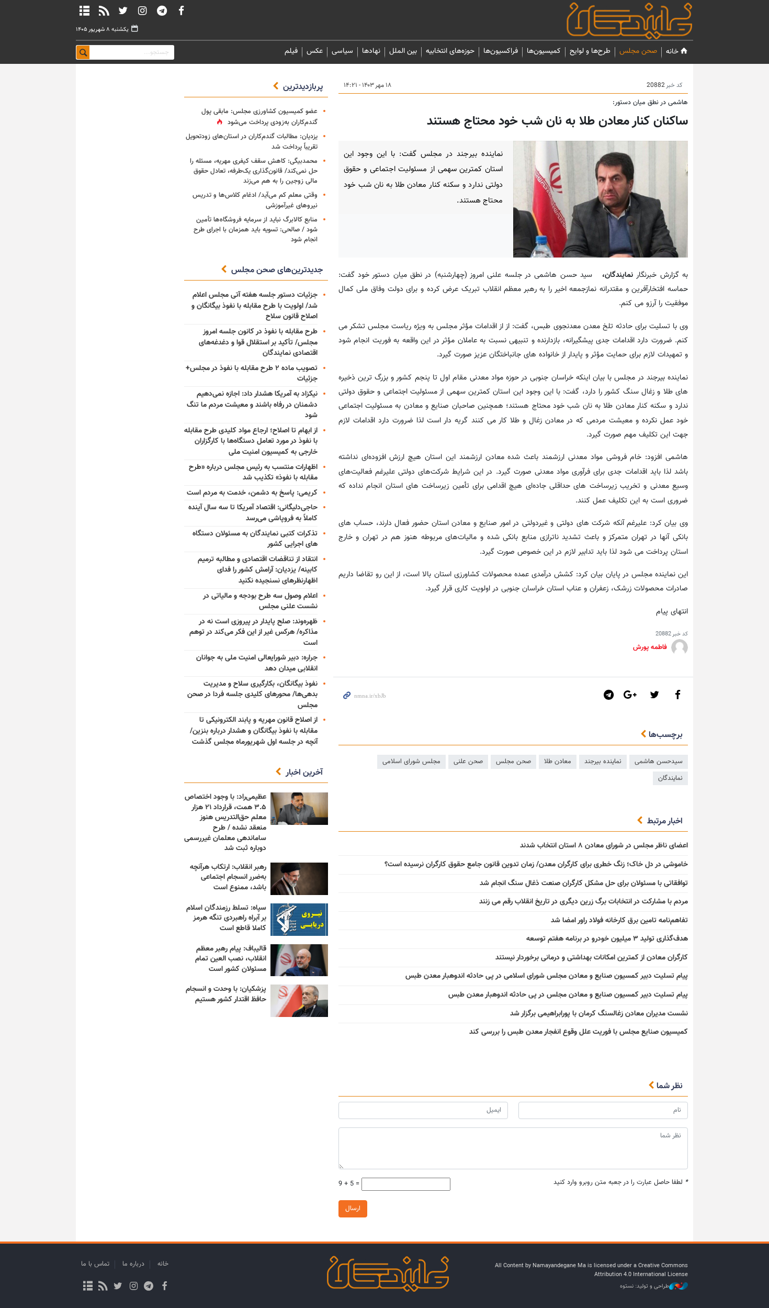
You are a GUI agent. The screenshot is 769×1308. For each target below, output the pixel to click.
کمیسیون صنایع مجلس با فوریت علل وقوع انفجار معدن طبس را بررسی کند (578, 1032)
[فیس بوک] (181, 10)
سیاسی (342, 51)
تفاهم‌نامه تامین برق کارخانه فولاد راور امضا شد (619, 920)
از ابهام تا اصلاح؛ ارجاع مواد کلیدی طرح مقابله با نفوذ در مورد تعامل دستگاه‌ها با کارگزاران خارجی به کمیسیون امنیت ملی (251, 441)
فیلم (291, 51)
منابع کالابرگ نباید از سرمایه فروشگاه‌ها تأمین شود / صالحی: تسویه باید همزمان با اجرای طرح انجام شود (256, 230)
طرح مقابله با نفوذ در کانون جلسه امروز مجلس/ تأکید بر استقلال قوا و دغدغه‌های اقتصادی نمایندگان (258, 342)
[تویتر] (123, 10)
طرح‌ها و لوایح (590, 51)
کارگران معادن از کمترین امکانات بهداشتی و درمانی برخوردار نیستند (591, 958)
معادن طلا (557, 761)
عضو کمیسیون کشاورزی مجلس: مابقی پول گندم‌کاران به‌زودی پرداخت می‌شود (259, 117)
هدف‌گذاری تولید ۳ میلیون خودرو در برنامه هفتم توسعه (607, 939)
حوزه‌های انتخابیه (450, 51)
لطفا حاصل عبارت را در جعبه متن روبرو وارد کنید (620, 1183)
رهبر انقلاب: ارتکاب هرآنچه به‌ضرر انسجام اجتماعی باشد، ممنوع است (228, 877)
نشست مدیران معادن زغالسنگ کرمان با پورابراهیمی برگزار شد (599, 1014)
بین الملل (403, 51)
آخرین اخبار (304, 772)
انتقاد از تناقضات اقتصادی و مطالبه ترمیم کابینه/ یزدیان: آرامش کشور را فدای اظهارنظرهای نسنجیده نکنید (258, 570)
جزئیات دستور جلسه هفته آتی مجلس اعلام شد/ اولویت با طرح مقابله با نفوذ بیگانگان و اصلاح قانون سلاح (254, 305)
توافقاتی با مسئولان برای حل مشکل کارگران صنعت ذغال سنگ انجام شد (584, 883)
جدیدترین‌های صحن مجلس (277, 270)
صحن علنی (468, 761)
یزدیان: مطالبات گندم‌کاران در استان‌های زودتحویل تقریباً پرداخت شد (252, 141)
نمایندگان (614, 21)
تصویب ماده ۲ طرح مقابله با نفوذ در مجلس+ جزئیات (252, 374)
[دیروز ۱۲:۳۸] (299, 1001)
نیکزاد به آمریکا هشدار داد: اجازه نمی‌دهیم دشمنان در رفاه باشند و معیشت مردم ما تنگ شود (252, 404)
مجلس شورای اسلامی (411, 761)
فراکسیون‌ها (500, 51)
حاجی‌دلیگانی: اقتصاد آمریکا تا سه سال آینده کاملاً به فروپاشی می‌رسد (253, 513)
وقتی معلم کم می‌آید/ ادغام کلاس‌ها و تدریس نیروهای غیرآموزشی (255, 200)
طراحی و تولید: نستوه (644, 1286)
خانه (672, 51)
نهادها (371, 51)
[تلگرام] (161, 10)
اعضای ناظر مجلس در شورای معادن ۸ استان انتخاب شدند (604, 846)
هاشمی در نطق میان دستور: (650, 102)
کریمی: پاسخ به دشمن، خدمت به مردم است (252, 493)
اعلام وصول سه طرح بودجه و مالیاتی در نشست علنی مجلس (260, 601)
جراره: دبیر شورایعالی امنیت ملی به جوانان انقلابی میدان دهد (257, 663)
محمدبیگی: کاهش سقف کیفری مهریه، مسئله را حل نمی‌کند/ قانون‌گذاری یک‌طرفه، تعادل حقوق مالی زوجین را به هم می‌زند (254, 171)
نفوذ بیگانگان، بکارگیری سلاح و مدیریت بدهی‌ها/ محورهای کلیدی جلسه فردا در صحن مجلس (252, 694)
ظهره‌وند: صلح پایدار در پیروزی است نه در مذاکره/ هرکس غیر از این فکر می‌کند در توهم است (253, 632)
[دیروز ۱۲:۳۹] (299, 879)
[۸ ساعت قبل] (299, 808)
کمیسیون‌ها (544, 51)
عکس (315, 51)
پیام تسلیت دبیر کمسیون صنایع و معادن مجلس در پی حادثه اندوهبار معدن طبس (568, 995)
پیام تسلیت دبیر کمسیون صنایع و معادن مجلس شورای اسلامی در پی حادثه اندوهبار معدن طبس (546, 976)
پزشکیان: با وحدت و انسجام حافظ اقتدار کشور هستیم (226, 994)
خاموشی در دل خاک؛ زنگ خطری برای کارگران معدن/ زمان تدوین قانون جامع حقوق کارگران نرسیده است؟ (536, 864)
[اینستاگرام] (142, 10)
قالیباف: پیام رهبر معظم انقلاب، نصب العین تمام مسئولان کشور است (230, 959)
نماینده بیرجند (602, 761)
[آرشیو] (84, 10)
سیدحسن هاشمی (659, 761)
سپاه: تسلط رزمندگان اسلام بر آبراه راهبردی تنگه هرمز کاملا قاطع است (226, 918)
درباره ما (133, 1264)
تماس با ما (95, 1264)
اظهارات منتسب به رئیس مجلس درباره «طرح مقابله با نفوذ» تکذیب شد (253, 473)
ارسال (352, 1208)
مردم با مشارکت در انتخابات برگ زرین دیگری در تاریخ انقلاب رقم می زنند (583, 902)
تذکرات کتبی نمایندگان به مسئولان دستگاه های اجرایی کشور (255, 539)
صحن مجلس (638, 51)
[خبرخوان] (103, 10)
